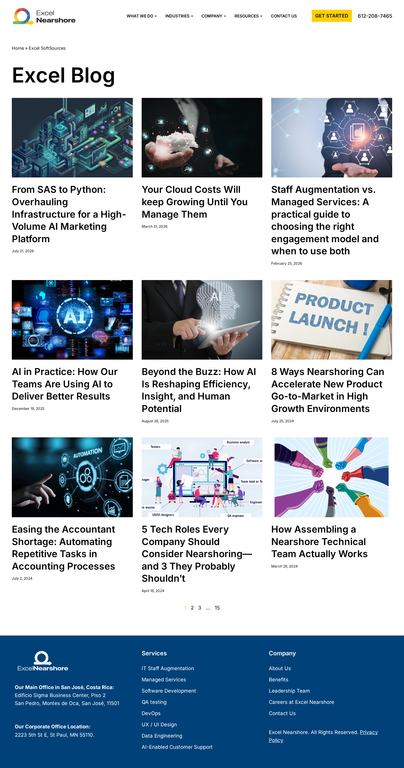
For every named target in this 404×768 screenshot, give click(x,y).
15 (217, 608)
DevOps (151, 713)
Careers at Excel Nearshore (301, 702)
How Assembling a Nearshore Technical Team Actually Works (319, 541)
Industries (177, 16)
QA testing (154, 702)
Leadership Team (289, 691)
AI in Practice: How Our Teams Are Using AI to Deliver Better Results (65, 384)
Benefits (278, 680)
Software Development (169, 691)
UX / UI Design (159, 724)
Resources (247, 16)
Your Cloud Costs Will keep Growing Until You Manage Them (195, 202)
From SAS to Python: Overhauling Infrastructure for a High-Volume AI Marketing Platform (69, 214)
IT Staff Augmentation (168, 668)
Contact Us (284, 16)
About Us (280, 668)
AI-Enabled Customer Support (177, 747)
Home (18, 48)
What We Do (140, 16)
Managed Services (164, 680)
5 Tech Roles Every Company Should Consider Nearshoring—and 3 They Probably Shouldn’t (197, 553)
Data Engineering (162, 736)
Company (211, 16)
